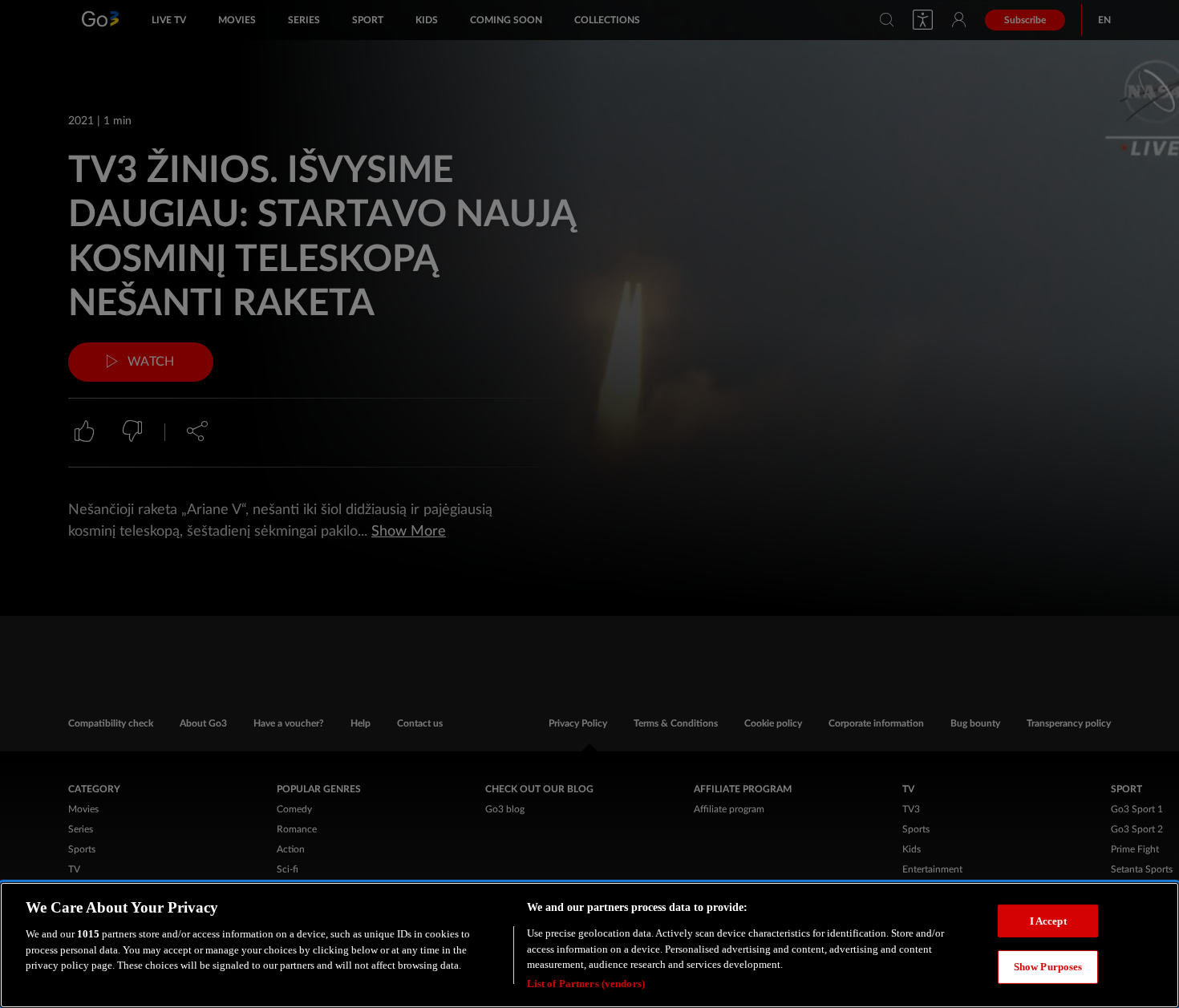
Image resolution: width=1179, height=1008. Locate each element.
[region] (589, 945)
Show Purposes (1048, 967)
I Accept (1048, 920)
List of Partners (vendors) (586, 984)
